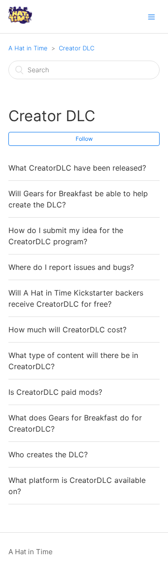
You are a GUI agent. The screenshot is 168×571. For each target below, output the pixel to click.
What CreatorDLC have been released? (77, 167)
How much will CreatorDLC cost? (67, 329)
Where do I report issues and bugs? (71, 267)
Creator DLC (76, 48)
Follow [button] (84, 138)
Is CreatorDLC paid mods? (55, 392)
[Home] (20, 21)
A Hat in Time (28, 48)
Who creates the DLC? (48, 454)
